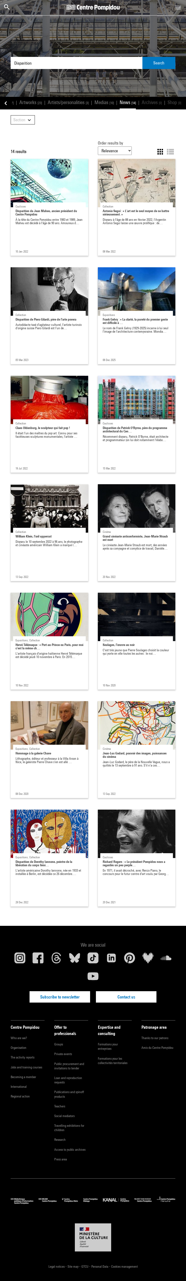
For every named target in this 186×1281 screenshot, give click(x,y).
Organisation (18, 1048)
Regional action (20, 1096)
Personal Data (100, 1266)
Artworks (30, 102)
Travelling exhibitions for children (69, 1128)
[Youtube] (93, 978)
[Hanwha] (166, 1203)
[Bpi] (25, 1203)
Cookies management (124, 1266)
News (128, 102)
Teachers (59, 1106)
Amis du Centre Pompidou (157, 1048)
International (19, 1087)
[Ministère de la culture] (93, 1237)
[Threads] (56, 959)
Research (60, 1140)
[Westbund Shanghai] (145, 1203)
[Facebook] (38, 959)
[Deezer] (148, 959)
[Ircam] (50, 1203)
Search (158, 62)
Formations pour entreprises (108, 1046)
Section (19, 119)
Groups (58, 1044)
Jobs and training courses (26, 1067)
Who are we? (19, 1038)
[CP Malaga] (93, 1203)
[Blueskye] (75, 959)
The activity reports (22, 1057)
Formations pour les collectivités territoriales (112, 1061)
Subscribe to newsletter (60, 996)
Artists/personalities (68, 102)
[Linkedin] (111, 959)
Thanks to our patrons (154, 1038)
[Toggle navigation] (178, 7)
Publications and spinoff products (69, 1094)
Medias (104, 102)
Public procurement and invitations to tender (69, 1066)
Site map (73, 1266)
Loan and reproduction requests (68, 1080)
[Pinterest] (129, 959)
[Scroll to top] (174, 1269)
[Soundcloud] (166, 959)
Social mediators (64, 1116)
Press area (60, 1159)
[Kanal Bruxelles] (118, 1203)
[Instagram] (20, 959)
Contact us (126, 996)
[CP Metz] (72, 1203)
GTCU (85, 1266)
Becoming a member (23, 1077)
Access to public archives (69, 1149)
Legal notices (56, 1266)
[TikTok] (93, 959)
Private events (63, 1054)
